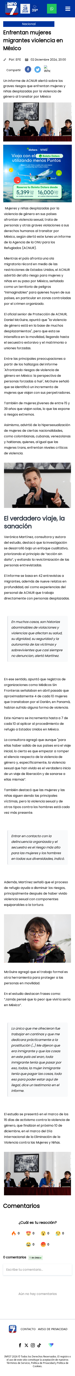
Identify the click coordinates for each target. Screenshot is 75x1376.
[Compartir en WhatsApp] (47, 69)
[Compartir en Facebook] (28, 69)
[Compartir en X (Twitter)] (37, 69)
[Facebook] (20, 1345)
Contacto (28, 1329)
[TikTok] (39, 1345)
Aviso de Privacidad (52, 1329)
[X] (26, 1345)
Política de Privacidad (43, 1363)
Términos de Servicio (18, 1363)
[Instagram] (33, 1345)
